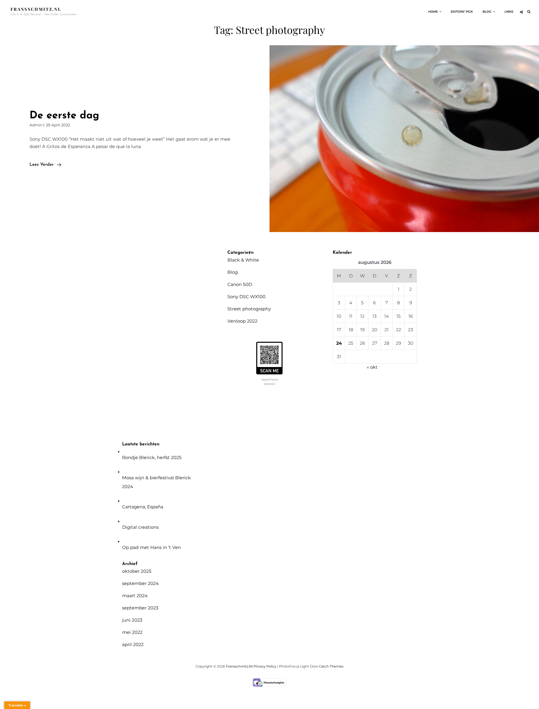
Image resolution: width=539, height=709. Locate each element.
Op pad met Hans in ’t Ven (151, 547)
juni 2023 (132, 620)
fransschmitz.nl (36, 9)
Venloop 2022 (242, 321)
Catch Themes (331, 666)
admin (35, 125)
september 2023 (140, 607)
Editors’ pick (462, 11)
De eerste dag (64, 116)
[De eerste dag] (404, 138)
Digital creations (140, 527)
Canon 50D (239, 284)
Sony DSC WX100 (246, 296)
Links (508, 11)
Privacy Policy (264, 666)
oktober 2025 (136, 571)
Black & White (243, 260)
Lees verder (45, 165)
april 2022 (133, 644)
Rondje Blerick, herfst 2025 (151, 457)
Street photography (249, 308)
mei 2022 (132, 632)
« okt (372, 367)
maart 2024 (135, 595)
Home (433, 11)
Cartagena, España (142, 506)
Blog (487, 11)
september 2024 (140, 583)
